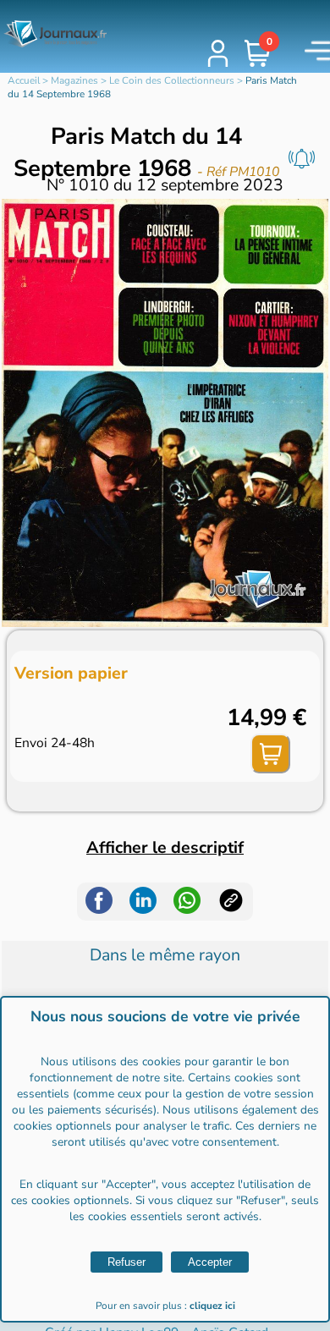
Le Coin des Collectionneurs (171, 80)
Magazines (74, 80)
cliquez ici (212, 1305)
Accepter (210, 1262)
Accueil (24, 80)
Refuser (126, 1262)
